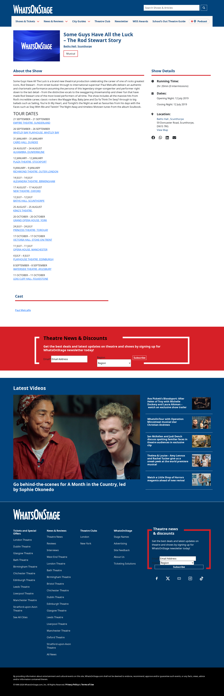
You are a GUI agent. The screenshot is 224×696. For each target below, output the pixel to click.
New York (85, 543)
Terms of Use (87, 684)
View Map (162, 130)
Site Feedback (122, 550)
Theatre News (55, 536)
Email (47, 359)
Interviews (53, 550)
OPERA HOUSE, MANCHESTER (30, 249)
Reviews (51, 543)
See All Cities (20, 617)
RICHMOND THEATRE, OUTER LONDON (35, 171)
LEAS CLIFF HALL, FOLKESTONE (30, 279)
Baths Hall (163, 119)
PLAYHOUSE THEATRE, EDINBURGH (33, 259)
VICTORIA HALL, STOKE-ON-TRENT (32, 239)
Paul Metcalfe (23, 310)
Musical (70, 53)
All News (52, 654)
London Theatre (22, 540)
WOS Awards (140, 21)
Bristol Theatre (55, 583)
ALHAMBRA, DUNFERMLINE (28, 152)
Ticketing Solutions (125, 563)
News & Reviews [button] (54, 21)
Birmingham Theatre (25, 566)
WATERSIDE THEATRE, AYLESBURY (32, 269)
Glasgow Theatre (23, 553)
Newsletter (121, 21)
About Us (119, 557)
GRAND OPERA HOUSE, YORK (30, 220)
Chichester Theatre (24, 573)
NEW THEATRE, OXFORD (27, 191)
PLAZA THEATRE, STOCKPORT (30, 161)
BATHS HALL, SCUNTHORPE (28, 200)
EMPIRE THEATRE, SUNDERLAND (31, 122)
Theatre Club (102, 21)
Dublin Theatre (21, 546)
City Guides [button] (79, 21)
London (84, 536)
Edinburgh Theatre (24, 580)
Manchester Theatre (25, 600)
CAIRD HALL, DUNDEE (25, 142)
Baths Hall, (70, 46)
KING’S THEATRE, (22, 210)
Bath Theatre (20, 560)
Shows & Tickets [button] (26, 21)
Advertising (120, 543)
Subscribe (139, 357)
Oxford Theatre (56, 637)
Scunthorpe (85, 46)
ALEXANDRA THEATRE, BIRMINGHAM (34, 181)
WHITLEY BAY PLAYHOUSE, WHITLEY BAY (36, 132)
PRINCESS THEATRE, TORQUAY (30, 230)
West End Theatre (57, 557)
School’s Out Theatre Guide (169, 21)
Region (101, 357)
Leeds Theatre (21, 586)
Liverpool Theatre (23, 593)
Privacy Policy (72, 684)
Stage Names (121, 536)
